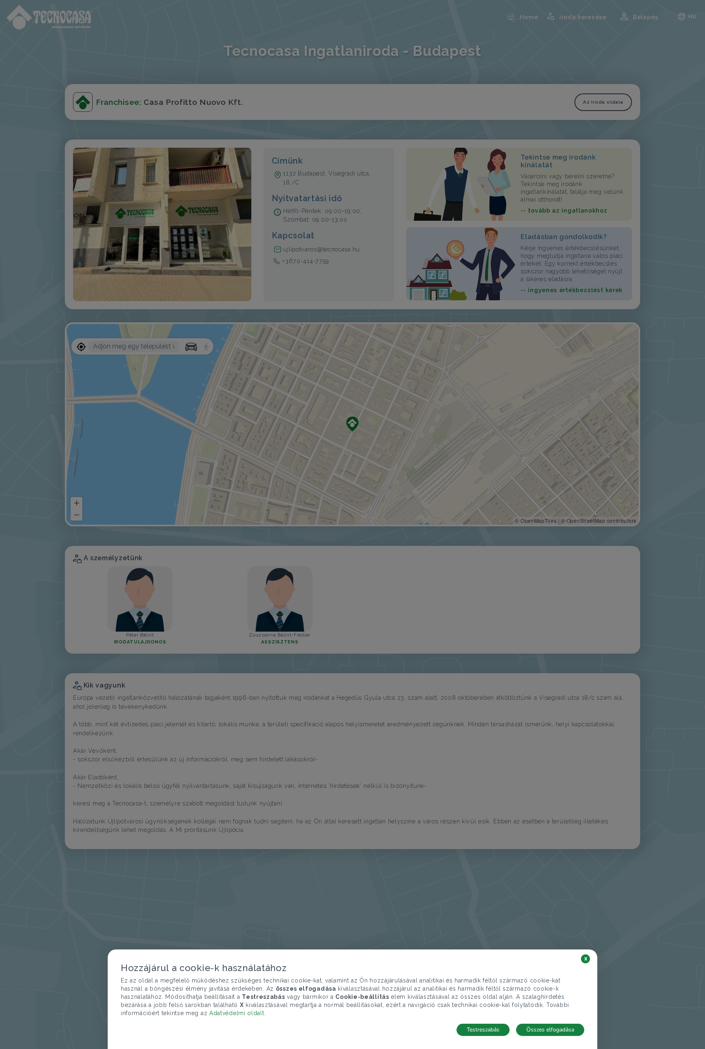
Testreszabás (483, 1029)
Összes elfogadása (550, 1029)
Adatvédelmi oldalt (236, 1013)
